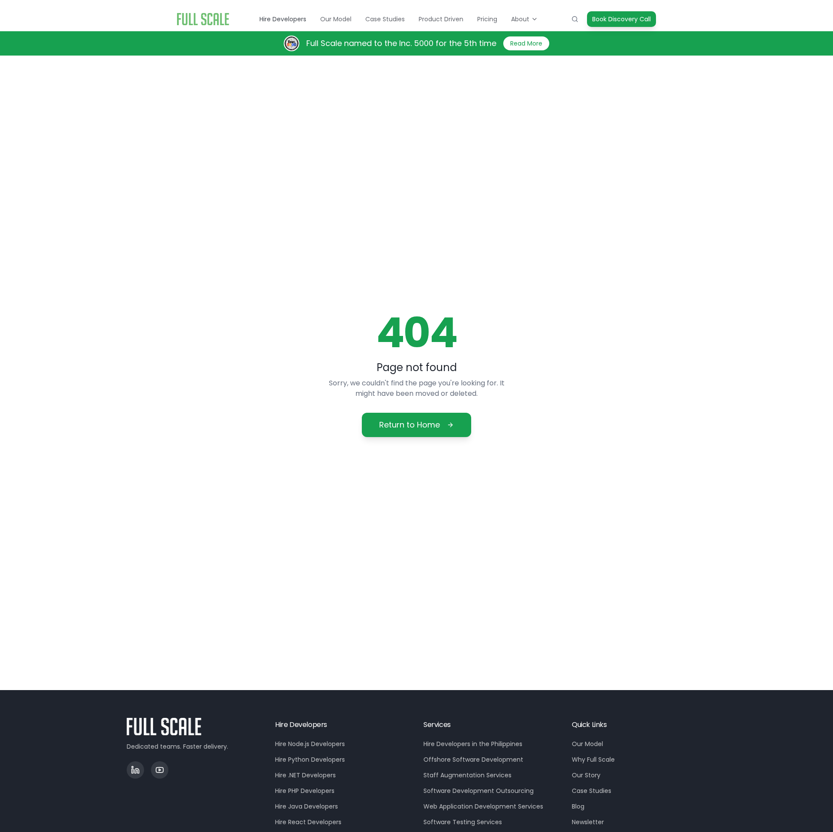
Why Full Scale (593, 759)
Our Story (586, 775)
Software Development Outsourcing (478, 790)
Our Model (335, 19)
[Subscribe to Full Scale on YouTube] (159, 770)
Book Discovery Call (621, 19)
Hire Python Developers (310, 759)
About (520, 19)
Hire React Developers (308, 822)
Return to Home (409, 424)
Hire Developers (282, 19)
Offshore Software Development (473, 759)
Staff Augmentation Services (467, 775)
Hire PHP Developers (305, 790)
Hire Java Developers (306, 806)
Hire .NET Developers (305, 775)
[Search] (575, 19)
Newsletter (588, 822)
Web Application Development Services (483, 806)
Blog (578, 806)
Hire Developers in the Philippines (472, 744)
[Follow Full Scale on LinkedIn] (135, 770)
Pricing (487, 19)
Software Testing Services (462, 822)
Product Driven (441, 19)
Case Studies (385, 19)
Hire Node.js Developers (310, 744)
